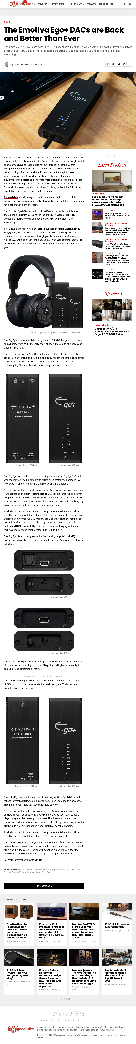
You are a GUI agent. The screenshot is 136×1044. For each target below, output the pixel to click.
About (39, 1021)
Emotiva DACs (34, 860)
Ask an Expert (106, 4)
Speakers (42, 4)
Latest (29, 870)
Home (21, 870)
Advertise (67, 1021)
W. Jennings (109, 931)
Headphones (76, 4)
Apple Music (64, 228)
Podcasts (92, 4)
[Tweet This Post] (113, 64)
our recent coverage (43, 228)
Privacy (85, 1021)
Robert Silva (43, 941)
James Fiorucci (12, 982)
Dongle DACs (11, 197)
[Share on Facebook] (107, 64)
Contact (46, 1021)
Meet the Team (56, 1021)
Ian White (18, 64)
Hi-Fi (31, 4)
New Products (40, 870)
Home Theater (58, 4)
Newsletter (77, 1021)
